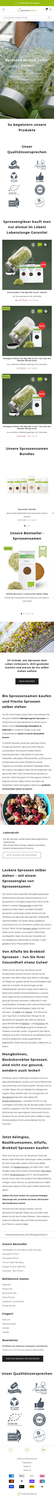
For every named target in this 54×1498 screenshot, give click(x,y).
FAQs (25, 1224)
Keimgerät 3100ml (10, 1258)
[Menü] (3, 9)
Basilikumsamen (21, 1167)
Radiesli (28, 1012)
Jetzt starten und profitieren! (27, 80)
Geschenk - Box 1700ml (12, 1271)
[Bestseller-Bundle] (27, 484)
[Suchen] (50, 9)
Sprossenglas (25, 905)
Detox (6, 308)
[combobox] (27, 17)
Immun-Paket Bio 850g (12, 1262)
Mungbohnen (8, 1097)
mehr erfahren (27, 681)
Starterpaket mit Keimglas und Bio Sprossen (21, 1250)
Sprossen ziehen (30, 928)
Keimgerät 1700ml (10, 1254)
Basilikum (26, 1023)
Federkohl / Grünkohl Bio (13, 1301)
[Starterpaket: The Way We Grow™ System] (27, 265)
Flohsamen (40, 1023)
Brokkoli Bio (7, 1289)
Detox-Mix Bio (8, 1297)
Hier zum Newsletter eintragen (22, 1359)
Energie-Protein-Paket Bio (14, 1267)
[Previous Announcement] (4, 3)
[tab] (24, 525)
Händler (5, 1332)
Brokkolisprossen (17, 1175)
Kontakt (5, 1328)
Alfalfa (17, 1012)
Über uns (6, 1319)
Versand (27, 1466)
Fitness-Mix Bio (9, 1306)
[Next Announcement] (49, 3)
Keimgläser (46, 1171)
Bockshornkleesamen (11, 1101)
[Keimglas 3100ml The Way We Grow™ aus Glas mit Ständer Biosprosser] (27, 399)
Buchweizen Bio (9, 1293)
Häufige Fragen (9, 1324)
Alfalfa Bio (6, 1285)
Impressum (27, 1462)
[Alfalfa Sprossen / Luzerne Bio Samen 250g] (27, 568)
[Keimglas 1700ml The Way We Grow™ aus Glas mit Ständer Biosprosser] (27, 331)
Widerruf (27, 1470)
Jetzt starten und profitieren (22, 855)
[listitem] (27, 3)
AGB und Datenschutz (27, 1459)
